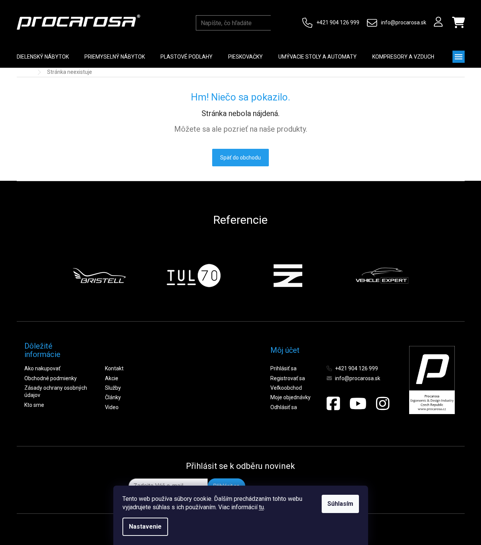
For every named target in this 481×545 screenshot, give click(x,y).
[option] (99, 276)
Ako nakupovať (42, 368)
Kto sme (34, 405)
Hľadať (278, 22)
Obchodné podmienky (50, 378)
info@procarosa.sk (403, 22)
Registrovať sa (287, 378)
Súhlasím (340, 503)
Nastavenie (145, 526)
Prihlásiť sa (283, 368)
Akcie (111, 378)
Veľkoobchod (286, 388)
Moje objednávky (290, 397)
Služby (113, 388)
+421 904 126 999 (337, 22)
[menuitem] (42, 57)
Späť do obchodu (240, 158)
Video (112, 407)
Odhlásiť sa (283, 407)
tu (261, 507)
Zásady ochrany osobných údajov (55, 391)
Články (113, 397)
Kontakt (114, 368)
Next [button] (427, 275)
